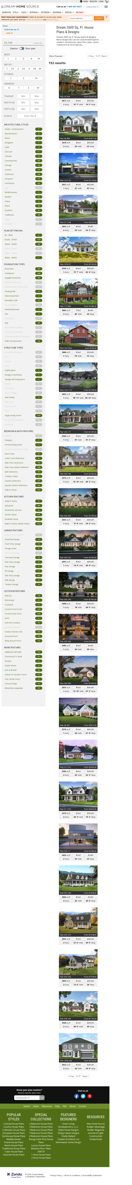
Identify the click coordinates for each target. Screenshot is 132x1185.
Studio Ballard (68, 1136)
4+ (40, 68)
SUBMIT (99, 18)
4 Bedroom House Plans (41, 1130)
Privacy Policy (52, 19)
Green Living (68, 1123)
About (73, 1106)
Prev (91, 56)
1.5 (12, 68)
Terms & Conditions (34, 19)
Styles (36, 1106)
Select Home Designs (68, 1130)
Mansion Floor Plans (41, 1148)
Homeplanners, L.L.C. (68, 1126)
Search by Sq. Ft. (11, 29)
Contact (82, 1106)
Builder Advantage (96, 1126)
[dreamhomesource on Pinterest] (89, 1096)
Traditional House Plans (13, 1148)
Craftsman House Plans (13, 1130)
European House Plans (14, 1133)
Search (26, 1106)
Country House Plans (13, 1126)
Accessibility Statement (92, 1175)
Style (15, 12)
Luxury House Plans (41, 1145)
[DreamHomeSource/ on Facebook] (76, 1096)
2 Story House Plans (41, 1157)
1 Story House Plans (41, 1154)
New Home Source (96, 1123)
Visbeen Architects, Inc (68, 1139)
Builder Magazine (95, 1130)
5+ (39, 58)
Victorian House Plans (13, 1154)
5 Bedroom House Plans (41, 1133)
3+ (36, 78)
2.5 (23, 68)
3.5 (34, 68)
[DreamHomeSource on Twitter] (83, 1096)
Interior (34, 12)
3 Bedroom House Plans (41, 1126)
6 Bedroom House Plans (41, 1136)
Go (106, 6)
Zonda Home (95, 1139)
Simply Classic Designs (68, 1133)
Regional (57, 12)
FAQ (65, 1106)
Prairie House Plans (13, 1142)
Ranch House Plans (13, 1145)
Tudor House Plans (13, 1151)
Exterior (45, 12)
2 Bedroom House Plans (41, 1123)
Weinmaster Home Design (68, 1142)
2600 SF (9, 33)
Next (103, 56)
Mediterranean (13, 1139)
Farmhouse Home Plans (13, 1136)
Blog (57, 1106)
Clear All (38, 43)
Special (69, 12)
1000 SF (41, 1151)
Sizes (24, 12)
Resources (47, 1106)
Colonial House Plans (13, 1123)
